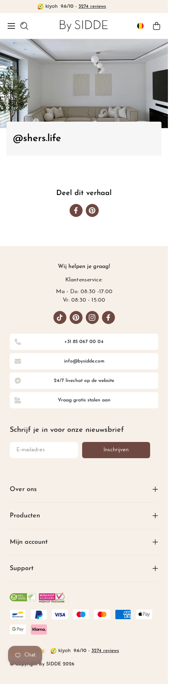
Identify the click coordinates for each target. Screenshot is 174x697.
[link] (84, 26)
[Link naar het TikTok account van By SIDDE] (59, 317)
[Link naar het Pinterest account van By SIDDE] (76, 317)
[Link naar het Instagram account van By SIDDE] (92, 317)
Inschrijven (116, 450)
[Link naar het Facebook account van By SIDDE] (108, 317)
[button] (11, 26)
